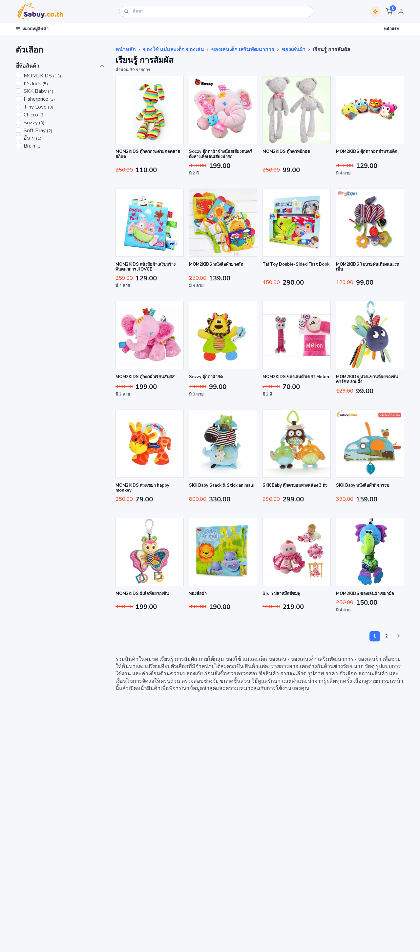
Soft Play (38, 131)
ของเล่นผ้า (293, 49)
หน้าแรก (391, 29)
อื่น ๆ (32, 138)
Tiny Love (38, 107)
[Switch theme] (375, 11)
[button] (389, 11)
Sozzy (34, 123)
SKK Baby (38, 91)
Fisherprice (39, 99)
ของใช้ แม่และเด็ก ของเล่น (173, 49)
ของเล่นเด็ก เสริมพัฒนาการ (242, 49)
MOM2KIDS (42, 76)
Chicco (34, 115)
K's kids (36, 84)
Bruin (33, 146)
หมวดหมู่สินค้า (35, 29)
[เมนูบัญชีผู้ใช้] (401, 11)
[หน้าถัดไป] (398, 636)
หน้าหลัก (126, 49)
